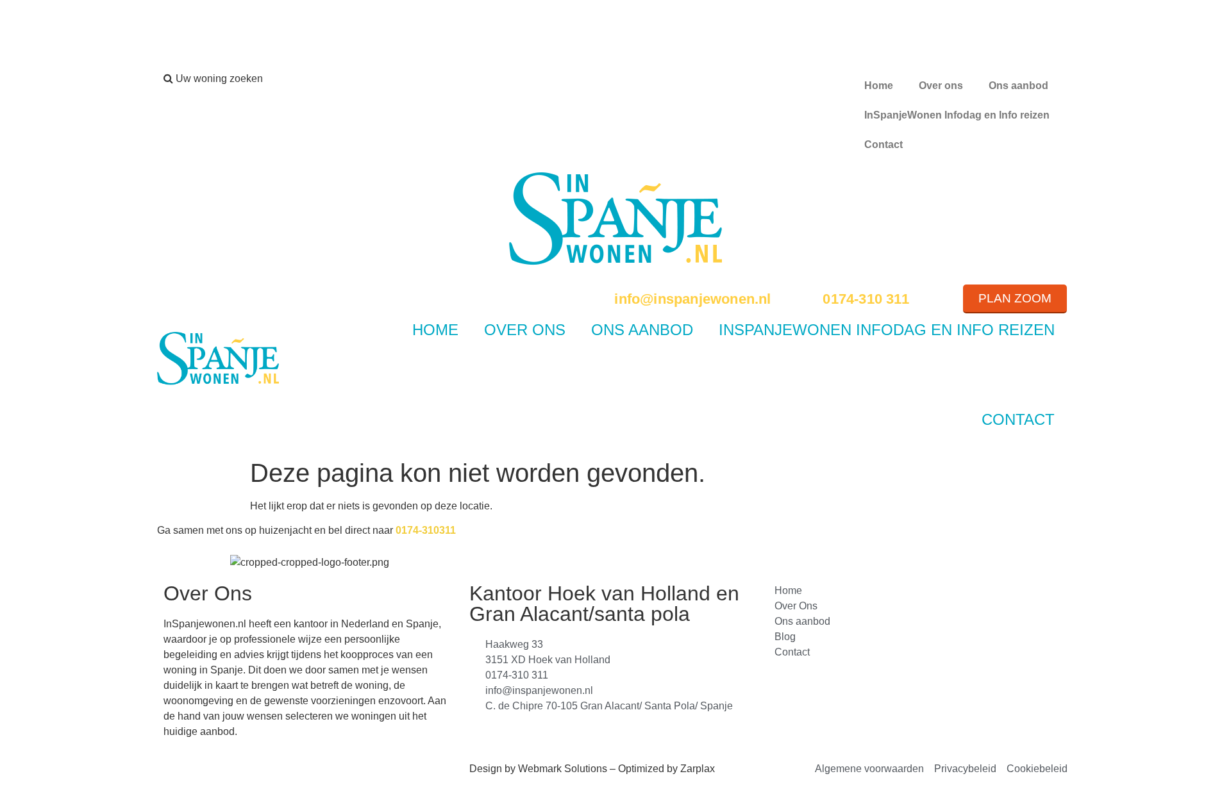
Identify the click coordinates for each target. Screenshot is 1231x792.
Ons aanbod (1018, 85)
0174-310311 (426, 530)
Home (878, 85)
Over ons (941, 85)
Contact (883, 144)
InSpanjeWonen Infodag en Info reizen (957, 115)
